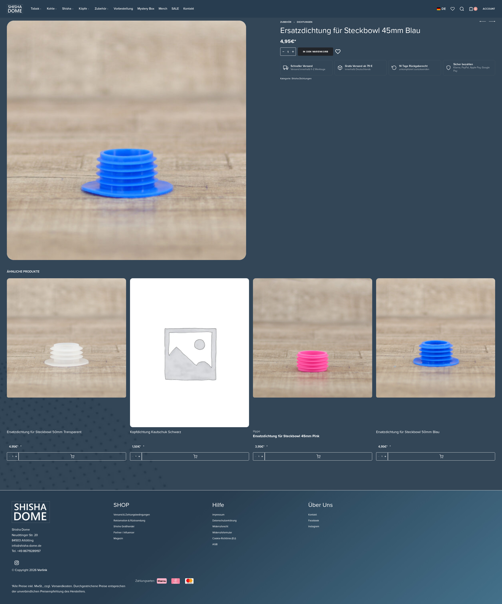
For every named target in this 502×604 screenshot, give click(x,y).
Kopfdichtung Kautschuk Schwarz (155, 432)
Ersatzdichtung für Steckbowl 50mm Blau (407, 432)
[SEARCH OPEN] (462, 9)
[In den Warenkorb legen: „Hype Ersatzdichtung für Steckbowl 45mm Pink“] (318, 457)
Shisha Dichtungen (302, 78)
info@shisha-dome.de (27, 546)
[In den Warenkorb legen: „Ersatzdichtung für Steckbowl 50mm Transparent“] (72, 457)
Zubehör (285, 22)
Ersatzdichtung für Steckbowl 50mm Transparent (44, 432)
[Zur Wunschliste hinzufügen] (338, 51)
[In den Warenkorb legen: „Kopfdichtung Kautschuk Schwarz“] (195, 457)
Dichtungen (304, 22)
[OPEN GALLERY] (126, 140)
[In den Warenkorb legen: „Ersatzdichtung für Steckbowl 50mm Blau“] (441, 457)
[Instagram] (17, 563)
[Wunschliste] (452, 9)
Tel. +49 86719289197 (26, 551)
